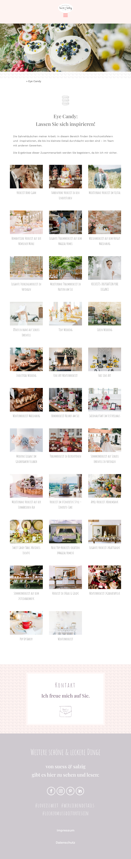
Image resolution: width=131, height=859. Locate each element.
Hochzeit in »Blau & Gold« (65, 593)
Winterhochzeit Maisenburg (26, 416)
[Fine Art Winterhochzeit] (65, 359)
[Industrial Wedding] (26, 359)
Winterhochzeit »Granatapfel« (104, 593)
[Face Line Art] (104, 359)
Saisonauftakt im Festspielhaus (104, 416)
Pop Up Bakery (26, 639)
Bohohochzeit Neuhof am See (65, 416)
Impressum (65, 830)
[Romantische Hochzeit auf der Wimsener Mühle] (26, 222)
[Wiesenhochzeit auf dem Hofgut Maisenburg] (104, 222)
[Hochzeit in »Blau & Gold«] (65, 577)
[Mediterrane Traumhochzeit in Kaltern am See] (65, 268)
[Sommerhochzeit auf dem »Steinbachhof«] (26, 577)
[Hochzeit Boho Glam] (26, 176)
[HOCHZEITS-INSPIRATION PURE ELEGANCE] (104, 268)
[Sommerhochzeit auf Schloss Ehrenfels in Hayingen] (104, 440)
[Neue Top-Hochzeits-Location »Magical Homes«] (65, 531)
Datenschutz (65, 842)
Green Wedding (104, 330)
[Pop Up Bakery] (26, 623)
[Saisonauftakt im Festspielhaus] (104, 400)
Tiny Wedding (65, 330)
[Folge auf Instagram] (61, 791)
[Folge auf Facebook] (51, 791)
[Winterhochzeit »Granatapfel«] (104, 577)
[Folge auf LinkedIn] (80, 791)
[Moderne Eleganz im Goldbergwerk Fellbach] (26, 440)
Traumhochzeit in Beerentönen (65, 456)
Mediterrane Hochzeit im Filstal (104, 192)
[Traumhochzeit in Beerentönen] (65, 440)
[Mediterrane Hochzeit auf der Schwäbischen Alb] (26, 486)
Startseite (19, 81)
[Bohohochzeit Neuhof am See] (65, 400)
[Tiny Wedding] (65, 313)
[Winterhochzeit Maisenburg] (26, 400)
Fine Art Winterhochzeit (65, 375)
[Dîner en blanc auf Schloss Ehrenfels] (26, 313)
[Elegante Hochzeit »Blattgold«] (104, 531)
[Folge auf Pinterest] (70, 791)
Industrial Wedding (26, 375)
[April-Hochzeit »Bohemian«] (104, 486)
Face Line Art (104, 375)
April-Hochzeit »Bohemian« (104, 502)
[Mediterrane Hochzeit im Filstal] (104, 176)
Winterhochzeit (65, 639)
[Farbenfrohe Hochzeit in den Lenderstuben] (65, 176)
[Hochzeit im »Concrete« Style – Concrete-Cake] (65, 486)
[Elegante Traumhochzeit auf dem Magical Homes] (65, 222)
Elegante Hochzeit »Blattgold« (104, 547)
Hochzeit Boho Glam (26, 192)
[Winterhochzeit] (65, 623)
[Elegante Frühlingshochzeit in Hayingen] (26, 268)
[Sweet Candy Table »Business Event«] (26, 531)
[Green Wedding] (104, 313)
